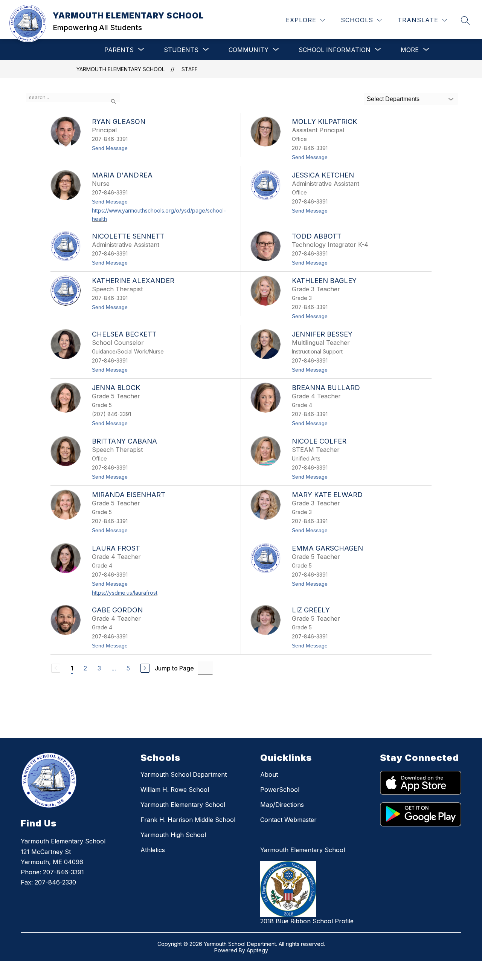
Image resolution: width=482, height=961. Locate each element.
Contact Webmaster (288, 819)
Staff (190, 69)
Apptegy (257, 950)
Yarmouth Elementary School (182, 804)
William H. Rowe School (174, 789)
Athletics (152, 850)
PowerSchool (279, 789)
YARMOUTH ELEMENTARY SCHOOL (120, 69)
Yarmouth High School (173, 835)
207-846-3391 (63, 872)
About (269, 774)
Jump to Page (174, 668)
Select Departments (393, 99)
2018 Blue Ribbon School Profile (307, 921)
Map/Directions (282, 804)
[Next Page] (144, 668)
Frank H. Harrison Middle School (187, 819)
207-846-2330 (55, 882)
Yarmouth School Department (183, 774)
